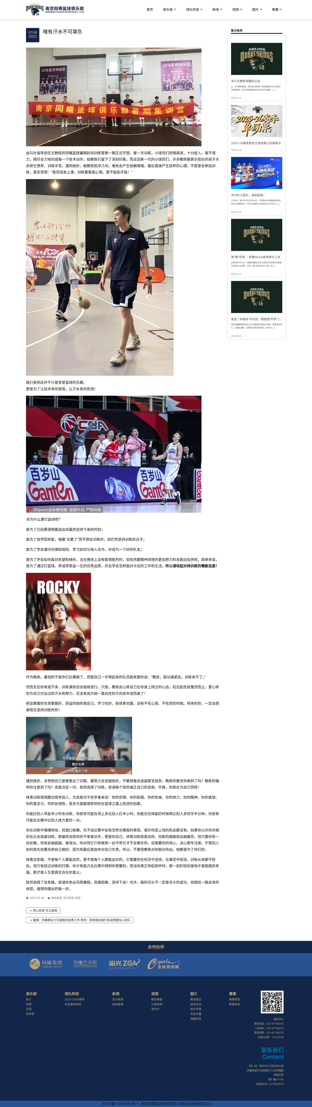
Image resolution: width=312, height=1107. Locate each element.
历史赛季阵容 (73, 1004)
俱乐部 (168, 10)
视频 (235, 10)
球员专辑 (195, 1009)
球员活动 (195, 1004)
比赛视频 (156, 1004)
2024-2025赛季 (74, 999)
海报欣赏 (195, 1018)
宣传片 (155, 1009)
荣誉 (29, 1004)
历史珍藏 (195, 1014)
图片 (255, 10)
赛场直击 (195, 999)
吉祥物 (30, 1014)
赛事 (275, 10)
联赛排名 (234, 1004)
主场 (29, 1009)
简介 (29, 999)
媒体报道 (57, 897)
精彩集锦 (156, 999)
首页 (150, 10)
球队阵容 (192, 10)
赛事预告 (234, 999)
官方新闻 (68, 897)
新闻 (215, 10)
